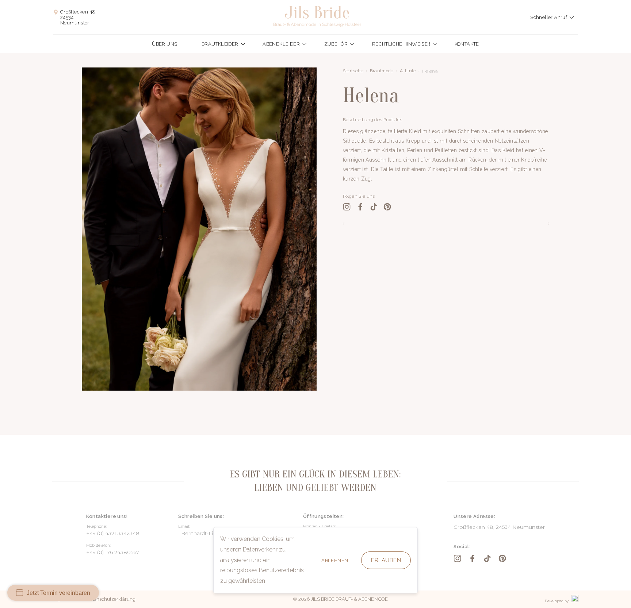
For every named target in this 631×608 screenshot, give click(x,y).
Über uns (164, 44)
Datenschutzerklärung (111, 599)
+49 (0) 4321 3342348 (112, 533)
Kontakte (467, 44)
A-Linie (408, 70)
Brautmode (382, 70)
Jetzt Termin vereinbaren (58, 593)
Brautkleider (220, 44)
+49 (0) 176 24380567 (112, 552)
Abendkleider (281, 44)
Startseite (353, 70)
